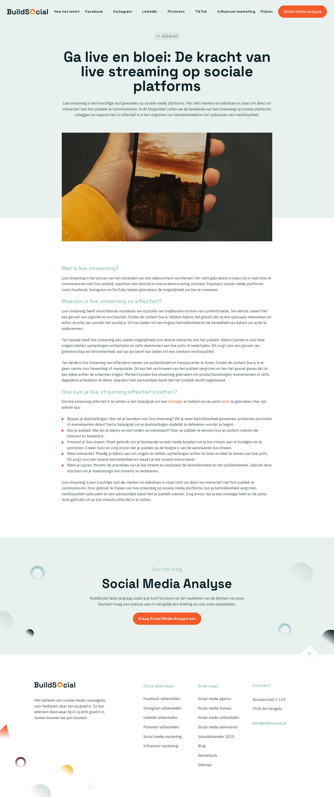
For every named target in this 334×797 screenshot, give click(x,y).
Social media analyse (303, 11)
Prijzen (267, 11)
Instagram (122, 11)
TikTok (201, 11)
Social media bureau (214, 708)
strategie (175, 401)
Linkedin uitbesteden (160, 717)
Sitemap (205, 765)
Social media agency (214, 699)
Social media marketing (162, 737)
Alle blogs (170, 36)
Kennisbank (207, 755)
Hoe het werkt (67, 11)
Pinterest (176, 11)
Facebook (94, 11)
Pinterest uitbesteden (161, 727)
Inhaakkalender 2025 (216, 737)
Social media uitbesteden (218, 717)
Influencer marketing (236, 11)
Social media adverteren (218, 727)
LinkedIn (149, 11)
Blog (202, 746)
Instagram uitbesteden (162, 708)
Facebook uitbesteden (161, 699)
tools (225, 401)
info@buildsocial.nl (269, 723)
